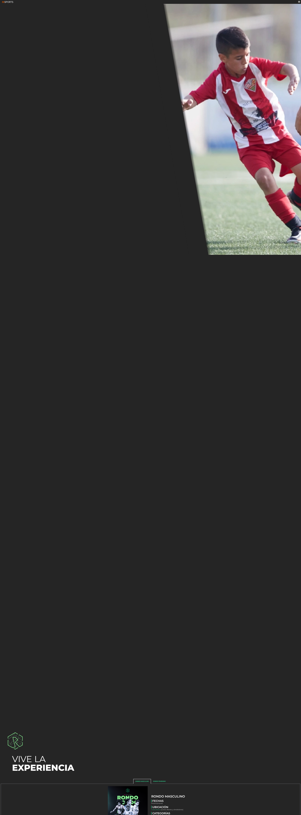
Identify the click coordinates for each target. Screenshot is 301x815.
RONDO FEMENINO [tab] (159, 781)
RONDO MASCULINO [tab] (142, 781)
